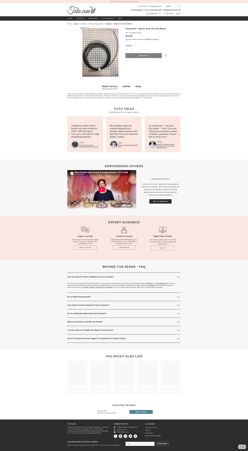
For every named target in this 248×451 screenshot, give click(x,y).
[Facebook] (115, 436)
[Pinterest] (125, 436)
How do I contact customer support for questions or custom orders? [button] (96, 338)
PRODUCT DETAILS (110, 86)
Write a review (141, 412)
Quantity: (128, 46)
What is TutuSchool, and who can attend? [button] (84, 322)
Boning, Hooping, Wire (96, 24)
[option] (101, 52)
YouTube (86, 287)
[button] (69, 134)
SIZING (138, 86)
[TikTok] (130, 436)
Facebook (99, 287)
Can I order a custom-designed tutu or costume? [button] (88, 305)
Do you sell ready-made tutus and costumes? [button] (86, 313)
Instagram (109, 287)
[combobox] (171, 6)
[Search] (173, 6)
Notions (84, 24)
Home (69, 24)
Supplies (76, 24)
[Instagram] (120, 436)
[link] (165, 55)
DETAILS (135, 1)
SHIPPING (126, 86)
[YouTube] (135, 436)
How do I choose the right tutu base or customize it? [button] (90, 330)
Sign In (178, 14)
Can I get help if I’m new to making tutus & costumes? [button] (90, 277)
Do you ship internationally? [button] (79, 297)
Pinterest (92, 287)
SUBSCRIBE (162, 444)
